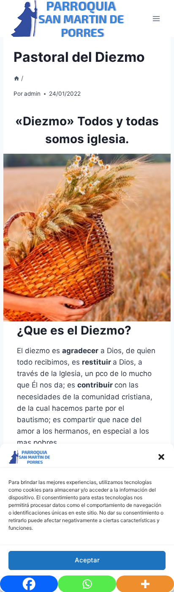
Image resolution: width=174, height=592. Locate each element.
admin (32, 93)
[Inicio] (16, 78)
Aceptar (87, 560)
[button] (161, 457)
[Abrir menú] (156, 18)
